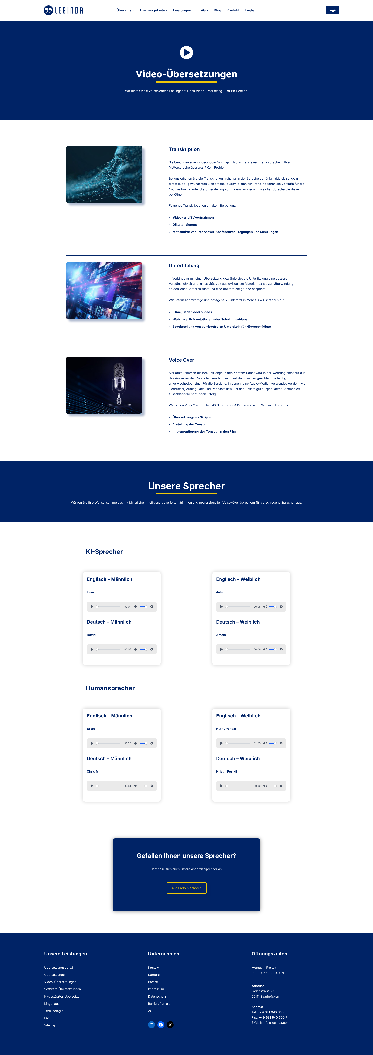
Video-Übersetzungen (60, 982)
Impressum (156, 989)
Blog (217, 10)
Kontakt (233, 10)
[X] (170, 1024)
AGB (151, 1011)
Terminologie (53, 1011)
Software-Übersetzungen (62, 989)
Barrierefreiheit (159, 1004)
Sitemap (50, 1025)
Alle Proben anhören (186, 888)
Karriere (154, 975)
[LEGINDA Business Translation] (63, 10)
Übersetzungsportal (58, 967)
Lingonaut (51, 1004)
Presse (153, 982)
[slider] (108, 607)
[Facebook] (160, 1024)
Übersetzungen (55, 975)
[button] (133, 10)
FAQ (47, 1018)
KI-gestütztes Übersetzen (62, 996)
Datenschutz (157, 996)
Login (332, 10)
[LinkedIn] (151, 1024)
